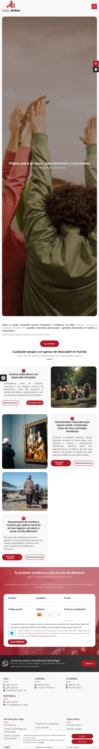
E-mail (67, 598)
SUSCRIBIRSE (17, 642)
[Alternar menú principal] (94, 6)
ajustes (41, 742)
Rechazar (82, 742)
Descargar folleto (35, 403)
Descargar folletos (59, 463)
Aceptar (82, 736)
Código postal (15, 609)
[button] (3, 377)
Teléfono (40, 609)
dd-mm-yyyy (68, 621)
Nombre (12, 598)
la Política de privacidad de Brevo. (42, 636)
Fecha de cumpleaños (75, 609)
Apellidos (41, 598)
